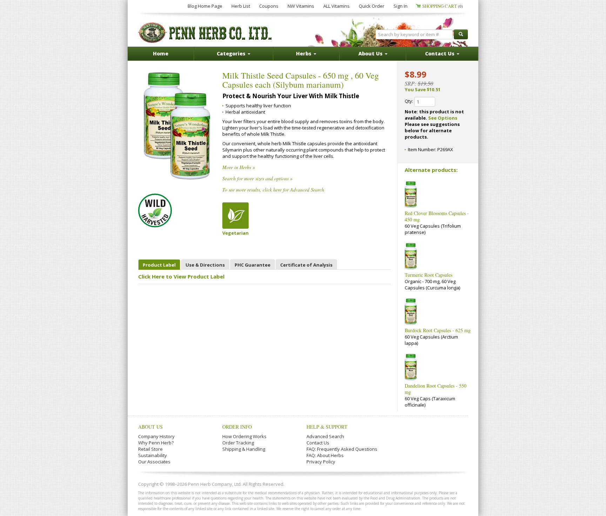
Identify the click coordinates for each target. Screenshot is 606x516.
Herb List (240, 6)
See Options (442, 118)
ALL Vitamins (336, 6)
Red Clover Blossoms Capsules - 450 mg (437, 216)
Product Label (159, 265)
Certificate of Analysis (306, 265)
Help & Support (327, 426)
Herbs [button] (304, 53)
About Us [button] (371, 53)
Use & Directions (205, 265)
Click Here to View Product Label (181, 276)
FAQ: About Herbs (325, 455)
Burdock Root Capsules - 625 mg (438, 330)
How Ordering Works (244, 436)
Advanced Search (325, 436)
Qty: (409, 101)
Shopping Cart (442, 6)
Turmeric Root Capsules (428, 275)
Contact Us (318, 443)
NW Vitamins (301, 6)
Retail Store (150, 449)
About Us (150, 426)
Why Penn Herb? (156, 443)
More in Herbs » (238, 167)
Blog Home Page (205, 6)
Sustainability (152, 455)
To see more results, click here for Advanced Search (273, 189)
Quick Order (371, 6)
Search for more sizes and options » (257, 178)
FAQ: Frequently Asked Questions (342, 449)
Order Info (237, 426)
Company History (156, 436)
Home (160, 53)
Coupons (268, 6)
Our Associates (154, 461)
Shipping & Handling (243, 449)
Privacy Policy (321, 461)
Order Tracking (238, 443)
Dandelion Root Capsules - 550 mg (435, 388)
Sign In (400, 6)
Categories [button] (232, 53)
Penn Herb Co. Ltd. (205, 32)
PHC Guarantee (252, 265)
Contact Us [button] (440, 53)
